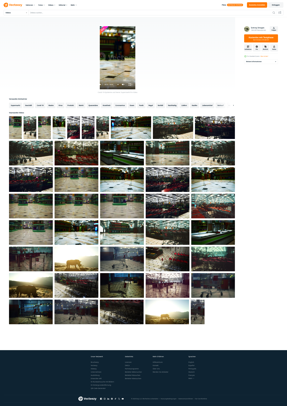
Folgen (274, 30)
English (191, 362)
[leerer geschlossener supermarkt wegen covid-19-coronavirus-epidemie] (31, 259)
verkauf (220, 105)
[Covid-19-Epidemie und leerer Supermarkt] (15, 127)
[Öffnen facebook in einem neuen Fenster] (101, 399)
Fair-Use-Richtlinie (201, 399)
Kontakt (155, 365)
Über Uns (156, 369)
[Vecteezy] (13, 5)
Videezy (94, 369)
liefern (184, 105)
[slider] (118, 84)
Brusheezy (95, 362)
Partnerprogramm (132, 369)
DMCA (127, 365)
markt (81, 105)
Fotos (40, 5)
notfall (160, 105)
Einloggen (276, 5)
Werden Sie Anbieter (160, 372)
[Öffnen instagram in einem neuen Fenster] (105, 399)
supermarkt (15, 105)
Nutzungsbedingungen (168, 399)
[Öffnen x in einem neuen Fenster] (119, 399)
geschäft (28, 105)
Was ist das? (264, 56)
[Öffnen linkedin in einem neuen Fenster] (108, 399)
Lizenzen (128, 362)
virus (60, 105)
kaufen (194, 105)
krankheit (106, 105)
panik (141, 105)
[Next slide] (231, 105)
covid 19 (40, 105)
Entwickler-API (96, 378)
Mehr (73, 5)
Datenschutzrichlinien (185, 399)
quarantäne (93, 105)
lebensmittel (207, 105)
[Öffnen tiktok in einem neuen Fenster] (115, 399)
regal (151, 105)
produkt (70, 105)
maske (51, 105)
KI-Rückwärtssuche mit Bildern (102, 382)
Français (191, 375)
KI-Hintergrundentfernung (101, 385)
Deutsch (191, 372)
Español (191, 365)
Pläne (224, 5)
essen (132, 105)
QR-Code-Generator (98, 388)
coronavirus (120, 105)
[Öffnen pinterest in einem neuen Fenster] (112, 399)
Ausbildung (95, 375)
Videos (50, 5)
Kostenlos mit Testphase (261, 38)
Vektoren (29, 5)
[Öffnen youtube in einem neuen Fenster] (123, 399)
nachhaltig (172, 105)
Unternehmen (96, 372)
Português (192, 369)
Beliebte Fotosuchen (132, 375)
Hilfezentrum (158, 362)
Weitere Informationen (254, 62)
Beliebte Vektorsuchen (133, 372)
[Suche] (273, 12)
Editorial (62, 5)
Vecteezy (94, 365)
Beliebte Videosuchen (133, 378)
